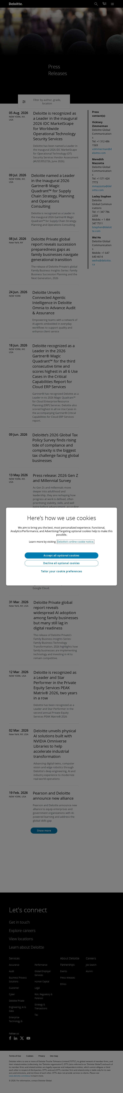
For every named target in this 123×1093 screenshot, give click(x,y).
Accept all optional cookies (61, 555)
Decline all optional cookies (61, 563)
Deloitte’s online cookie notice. (75, 541)
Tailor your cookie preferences (61, 571)
